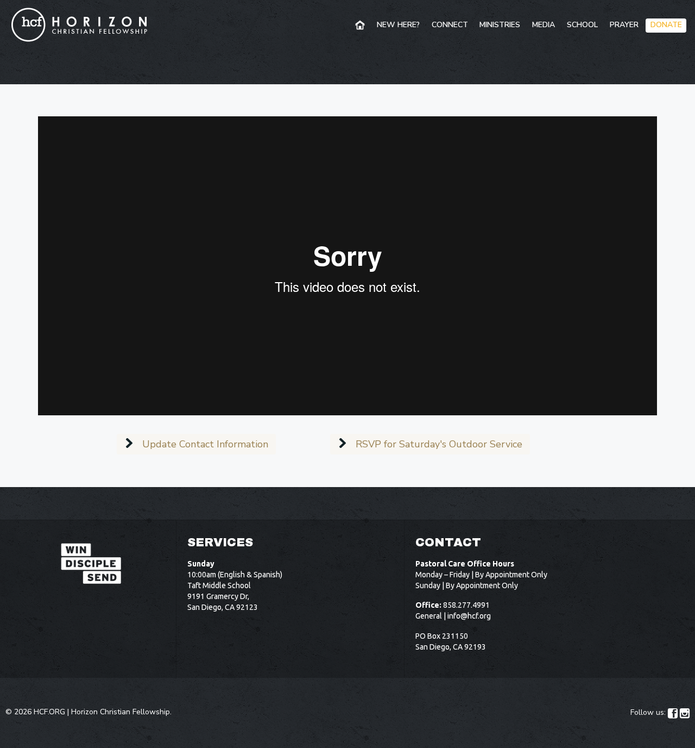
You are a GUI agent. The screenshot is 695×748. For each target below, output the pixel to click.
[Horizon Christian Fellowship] (80, 24)
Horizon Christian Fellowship (120, 712)
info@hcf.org (469, 616)
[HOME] (361, 25)
